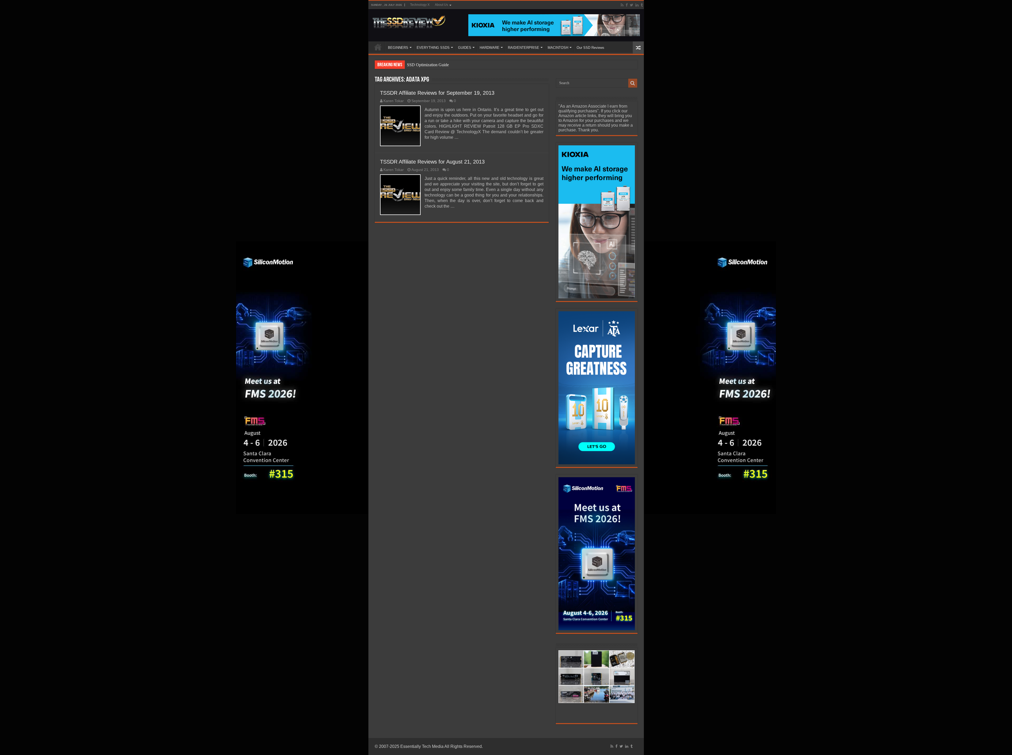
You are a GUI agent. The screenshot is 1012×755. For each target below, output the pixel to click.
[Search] (632, 83)
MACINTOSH (558, 48)
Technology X (420, 5)
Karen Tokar (393, 101)
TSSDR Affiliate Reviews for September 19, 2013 (437, 93)
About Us (441, 5)
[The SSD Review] (408, 20)
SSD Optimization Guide (428, 65)
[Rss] (622, 5)
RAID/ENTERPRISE (523, 48)
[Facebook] (626, 5)
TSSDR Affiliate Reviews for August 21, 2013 (432, 162)
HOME (378, 46)
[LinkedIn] (637, 5)
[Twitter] (631, 5)
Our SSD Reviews (590, 48)
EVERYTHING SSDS (433, 48)
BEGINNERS (398, 48)
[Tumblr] (641, 5)
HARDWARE (489, 48)
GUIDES (464, 48)
